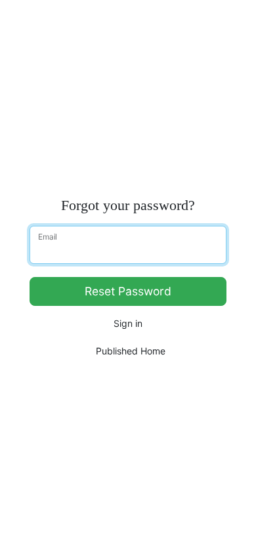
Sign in (128, 323)
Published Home (130, 350)
